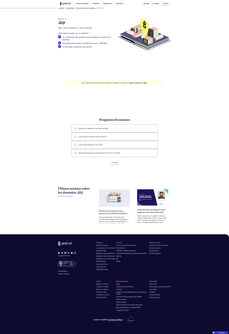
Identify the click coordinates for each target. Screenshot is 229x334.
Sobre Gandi (153, 284)
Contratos (119, 289)
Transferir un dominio (102, 286)
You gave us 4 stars (64, 255)
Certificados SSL (101, 267)
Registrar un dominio (102, 284)
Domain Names (70, 8)
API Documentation (155, 253)
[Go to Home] (65, 3)
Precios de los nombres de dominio (85, 8)
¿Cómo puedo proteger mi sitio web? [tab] (90, 145)
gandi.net (61, 8)
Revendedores (120, 248)
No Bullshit (152, 292)
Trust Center (153, 289)
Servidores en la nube (102, 294)
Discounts (119, 3)
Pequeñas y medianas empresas (125, 250)
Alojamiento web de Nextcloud (105, 256)
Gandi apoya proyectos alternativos (160, 286)
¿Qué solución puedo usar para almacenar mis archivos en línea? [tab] (99, 153)
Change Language (63, 274)
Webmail (118, 256)
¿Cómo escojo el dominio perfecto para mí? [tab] (92, 137)
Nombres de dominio (102, 245)
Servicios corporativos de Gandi (126, 245)
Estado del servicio (155, 248)
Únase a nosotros (154, 297)
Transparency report (122, 310)
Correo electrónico (102, 264)
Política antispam (121, 302)
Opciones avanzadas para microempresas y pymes (131, 253)
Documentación (154, 250)
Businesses (107, 3)
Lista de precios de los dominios (105, 248)
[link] (59, 253)
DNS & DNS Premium (102, 269)
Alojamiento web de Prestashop (105, 258)
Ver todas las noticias (65, 196)
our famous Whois (115, 319)
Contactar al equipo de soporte (158, 245)
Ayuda (156, 3)
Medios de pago (121, 299)
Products (96, 3)
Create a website (82, 3)
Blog (147, 3)
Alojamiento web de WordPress (105, 253)
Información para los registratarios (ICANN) (129, 296)
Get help (114, 163)
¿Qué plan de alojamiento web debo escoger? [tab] (93, 128)
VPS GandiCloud (101, 261)
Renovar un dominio (102, 289)
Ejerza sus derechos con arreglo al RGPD (128, 307)
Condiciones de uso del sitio (124, 286)
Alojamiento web (101, 250)
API (117, 258)
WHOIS (118, 261)
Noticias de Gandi (154, 294)
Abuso (118, 284)
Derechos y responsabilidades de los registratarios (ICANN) (131, 293)
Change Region (62, 271)
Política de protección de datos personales (129, 305)
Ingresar (165, 3)
